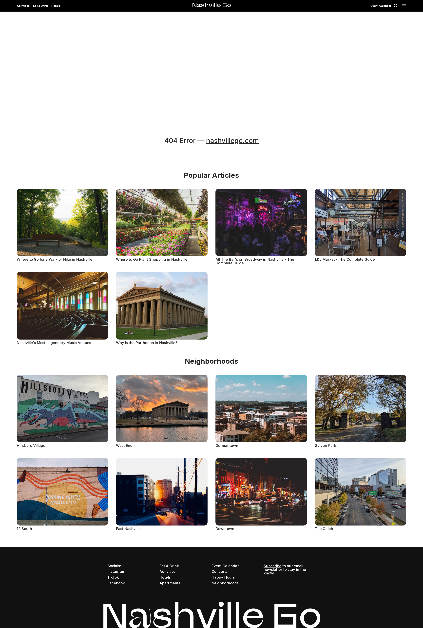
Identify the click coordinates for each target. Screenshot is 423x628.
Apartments (169, 583)
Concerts (220, 571)
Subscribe (272, 566)
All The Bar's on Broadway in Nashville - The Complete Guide (254, 261)
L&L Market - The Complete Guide (345, 259)
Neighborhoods (225, 583)
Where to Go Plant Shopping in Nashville (151, 259)
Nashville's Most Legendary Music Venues (54, 343)
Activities (23, 5)
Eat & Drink (40, 5)
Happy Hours (223, 577)
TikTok (113, 577)
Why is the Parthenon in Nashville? (146, 343)
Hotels (55, 5)
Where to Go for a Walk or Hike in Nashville (54, 259)
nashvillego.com (232, 140)
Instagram (116, 571)
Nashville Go (211, 5)
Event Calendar (381, 5)
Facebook (116, 583)
